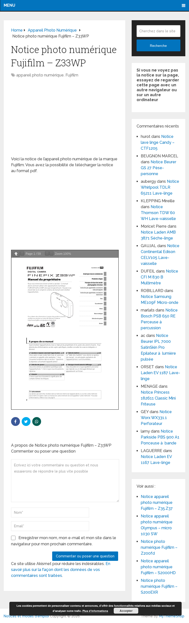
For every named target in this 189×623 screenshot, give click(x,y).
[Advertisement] (64, 119)
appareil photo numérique (40, 75)
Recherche (158, 46)
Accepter (126, 610)
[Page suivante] (22, 253)
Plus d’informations (95, 611)
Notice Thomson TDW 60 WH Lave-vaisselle (158, 212)
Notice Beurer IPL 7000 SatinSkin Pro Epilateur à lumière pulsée (158, 347)
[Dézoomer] (47, 253)
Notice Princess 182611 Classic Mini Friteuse (158, 398)
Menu (9, 5)
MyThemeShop (171, 616)
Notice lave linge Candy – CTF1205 (157, 142)
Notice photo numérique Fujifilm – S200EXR (159, 586)
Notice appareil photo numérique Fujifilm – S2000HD (158, 567)
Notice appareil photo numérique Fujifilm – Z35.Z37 (157, 502)
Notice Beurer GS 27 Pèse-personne (158, 168)
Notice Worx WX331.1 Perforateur (156, 417)
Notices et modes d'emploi (26, 616)
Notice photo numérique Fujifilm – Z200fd (159, 547)
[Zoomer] (51, 253)
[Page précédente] (16, 254)
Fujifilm (71, 75)
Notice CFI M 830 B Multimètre (159, 277)
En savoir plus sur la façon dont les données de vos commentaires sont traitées (60, 569)
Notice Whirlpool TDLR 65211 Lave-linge (160, 187)
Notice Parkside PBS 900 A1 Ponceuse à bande (160, 437)
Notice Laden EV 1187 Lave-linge (160, 373)
